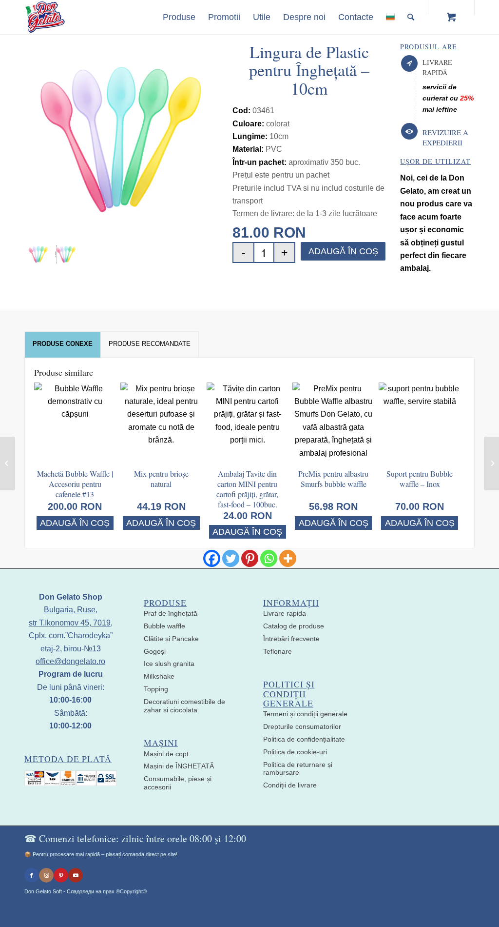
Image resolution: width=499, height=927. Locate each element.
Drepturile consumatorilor (302, 726)
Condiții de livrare (290, 785)
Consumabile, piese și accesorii (177, 783)
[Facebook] (211, 558)
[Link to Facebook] (31, 875)
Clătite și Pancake (171, 639)
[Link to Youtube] (75, 875)
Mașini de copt (166, 754)
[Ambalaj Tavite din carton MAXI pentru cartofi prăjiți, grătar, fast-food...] (7, 463)
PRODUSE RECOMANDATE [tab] (150, 343)
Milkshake (159, 676)
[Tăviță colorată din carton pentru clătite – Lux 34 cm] (491, 463)
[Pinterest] (249, 558)
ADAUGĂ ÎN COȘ (343, 251)
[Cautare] (411, 17)
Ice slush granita (169, 663)
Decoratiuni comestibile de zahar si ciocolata (184, 706)
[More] (287, 558)
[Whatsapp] (268, 558)
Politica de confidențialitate (304, 739)
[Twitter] (230, 558)
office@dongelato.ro (70, 661)
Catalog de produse (293, 626)
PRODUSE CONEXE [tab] (63, 343)
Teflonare (277, 651)
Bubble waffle (164, 626)
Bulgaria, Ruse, (70, 609)
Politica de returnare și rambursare (297, 769)
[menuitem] (179, 17)
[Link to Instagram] (46, 875)
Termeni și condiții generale (305, 714)
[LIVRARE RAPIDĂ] (409, 63)
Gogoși (155, 651)
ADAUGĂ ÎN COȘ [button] (75, 523)
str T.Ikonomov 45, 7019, (71, 623)
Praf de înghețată (170, 613)
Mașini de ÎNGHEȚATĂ (179, 766)
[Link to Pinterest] (61, 875)
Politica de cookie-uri (295, 752)
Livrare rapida (284, 613)
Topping (156, 689)
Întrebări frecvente (291, 639)
